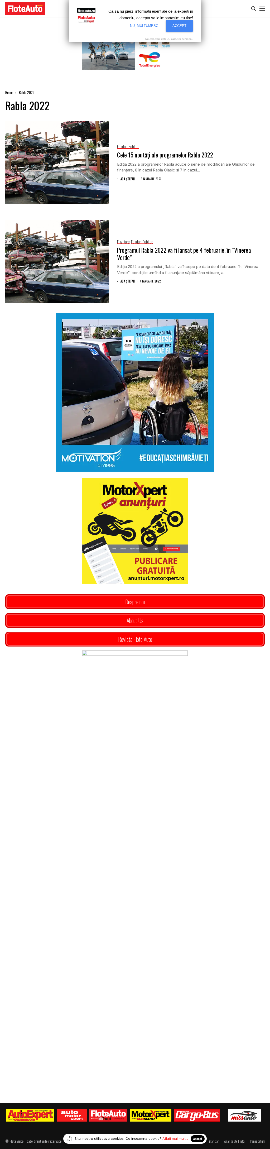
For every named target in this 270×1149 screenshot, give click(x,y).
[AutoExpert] (30, 1115)
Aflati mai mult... (175, 1138)
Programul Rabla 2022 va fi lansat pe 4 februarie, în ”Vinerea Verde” (184, 254)
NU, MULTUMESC (144, 26)
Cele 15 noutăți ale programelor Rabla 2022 (165, 154)
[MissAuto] (244, 1115)
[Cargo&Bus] (197, 1115)
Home (9, 92)
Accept (197, 1138)
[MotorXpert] (150, 1115)
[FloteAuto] (108, 1115)
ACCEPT (179, 26)
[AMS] (72, 1115)
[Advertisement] (135, 905)
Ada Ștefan (127, 179)
